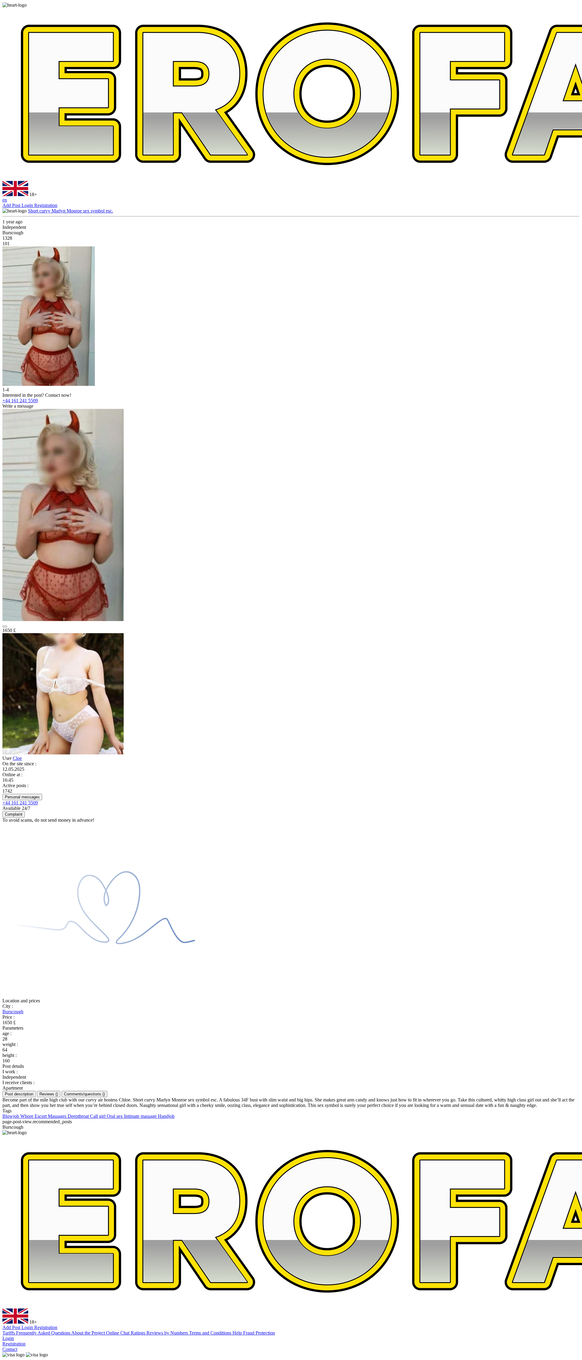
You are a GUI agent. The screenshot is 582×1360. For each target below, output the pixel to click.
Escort (41, 1116)
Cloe (17, 758)
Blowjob (11, 1116)
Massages (58, 1116)
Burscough (12, 1011)
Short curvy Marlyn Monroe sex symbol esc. (70, 210)
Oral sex (115, 1116)
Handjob (166, 1116)
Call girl (98, 1116)
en (4, 199)
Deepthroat (79, 1116)
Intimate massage (141, 1116)
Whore (27, 1116)
